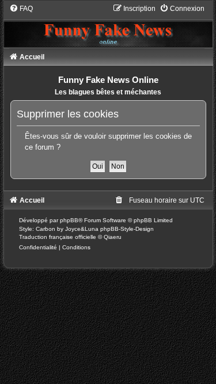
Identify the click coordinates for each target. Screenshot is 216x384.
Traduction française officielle (57, 237)
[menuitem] (21, 9)
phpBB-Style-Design (127, 229)
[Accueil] (108, 25)
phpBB (69, 220)
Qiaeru (113, 237)
